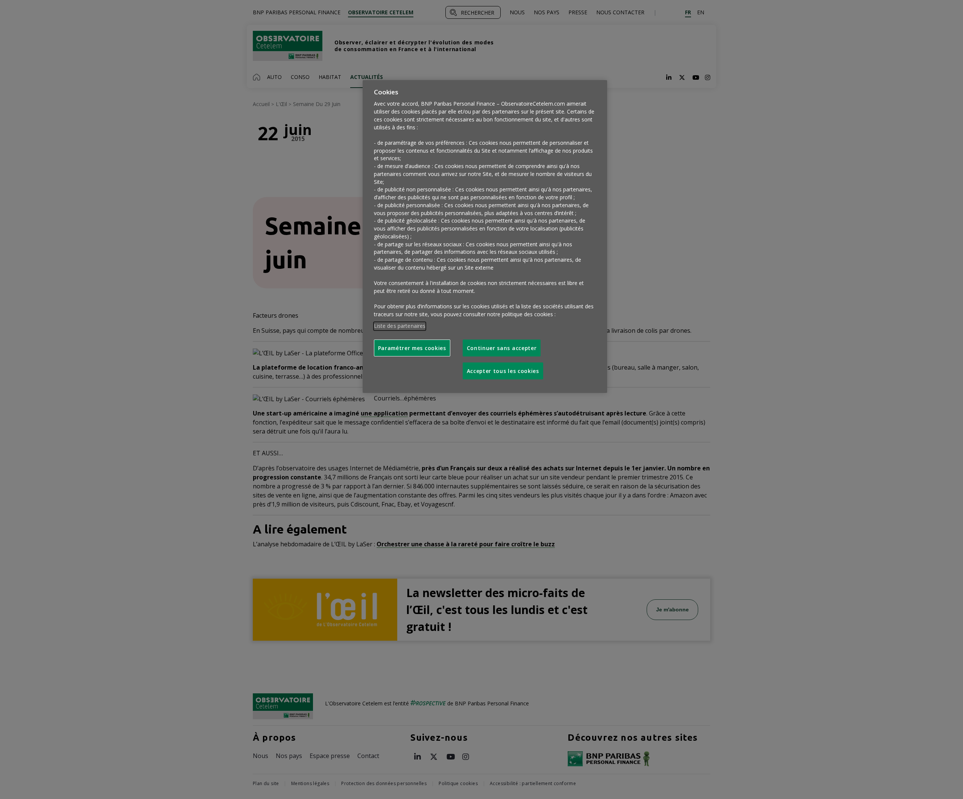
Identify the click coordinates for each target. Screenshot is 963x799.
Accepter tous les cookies (503, 370)
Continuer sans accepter (502, 348)
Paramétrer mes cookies (412, 348)
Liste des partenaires (400, 325)
